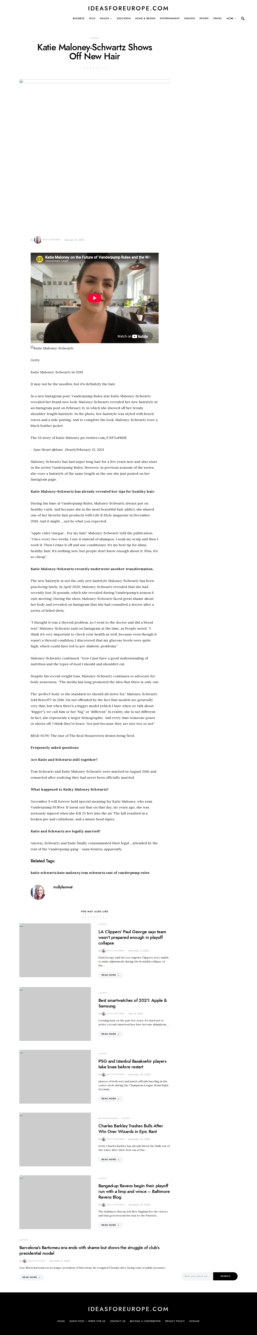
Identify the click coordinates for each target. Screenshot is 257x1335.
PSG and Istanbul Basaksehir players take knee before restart (132, 1064)
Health (104, 18)
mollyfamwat (51, 239)
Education (124, 18)
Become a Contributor (145, 1321)
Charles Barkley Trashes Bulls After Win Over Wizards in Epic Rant (130, 1128)
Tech (92, 18)
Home (61, 1321)
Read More (109, 975)
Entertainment (170, 18)
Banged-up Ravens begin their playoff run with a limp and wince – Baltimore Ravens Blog (134, 1191)
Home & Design (145, 18)
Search (225, 1276)
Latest (94, 38)
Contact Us (117, 1321)
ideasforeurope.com (128, 8)
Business (78, 18)
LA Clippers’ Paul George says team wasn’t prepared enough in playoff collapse (132, 937)
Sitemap (194, 1321)
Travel (217, 18)
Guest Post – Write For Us (87, 1321)
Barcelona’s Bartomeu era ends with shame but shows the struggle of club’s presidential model (89, 1250)
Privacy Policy (175, 1321)
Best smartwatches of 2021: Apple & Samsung (132, 1003)
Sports (204, 18)
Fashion (189, 18)
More (230, 18)
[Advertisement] (209, 1202)
